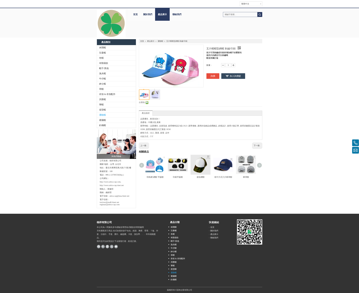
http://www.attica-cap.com (110, 182)
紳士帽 (102, 84)
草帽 (101, 89)
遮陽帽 (102, 120)
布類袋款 (103, 63)
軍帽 (101, 104)
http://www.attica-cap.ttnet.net (112, 185)
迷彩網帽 (200, 177)
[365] (111, 24)
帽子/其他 (104, 68)
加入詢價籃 (235, 76)
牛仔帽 (102, 78)
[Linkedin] (107, 246)
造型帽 (102, 110)
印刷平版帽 (178, 177)
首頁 (135, 14)
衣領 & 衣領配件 (107, 94)
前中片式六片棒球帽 (223, 177)
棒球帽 (246, 177)
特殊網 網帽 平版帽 (155, 177)
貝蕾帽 (102, 99)
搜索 (259, 14)
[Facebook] (98, 246)
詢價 (213, 76)
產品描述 (146, 113)
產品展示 (162, 14)
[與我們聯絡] (116, 144)
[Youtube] (116, 246)
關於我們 (147, 14)
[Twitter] (111, 246)
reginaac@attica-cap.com (110, 205)
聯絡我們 (176, 14)
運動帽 (102, 115)
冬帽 (101, 58)
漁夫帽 (102, 73)
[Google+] (103, 246)
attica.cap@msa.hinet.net (119, 196)
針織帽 (102, 125)
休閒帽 (102, 47)
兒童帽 (102, 53)
